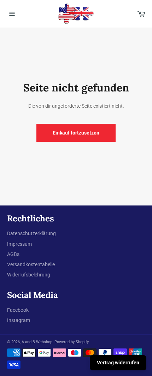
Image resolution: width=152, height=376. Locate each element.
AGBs (13, 254)
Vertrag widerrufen (118, 362)
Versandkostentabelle (31, 264)
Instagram (18, 320)
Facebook (18, 310)
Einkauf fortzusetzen (76, 133)
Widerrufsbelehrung (28, 274)
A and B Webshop (37, 342)
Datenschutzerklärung (31, 233)
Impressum (19, 244)
